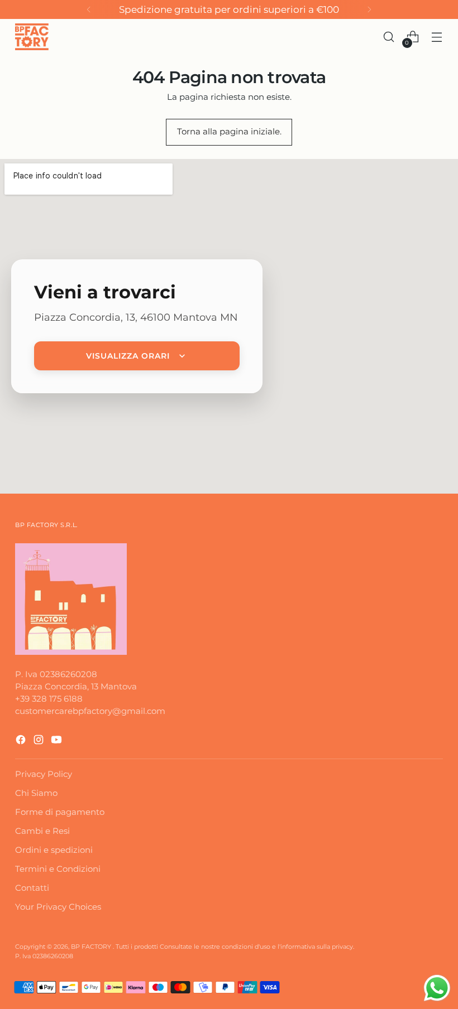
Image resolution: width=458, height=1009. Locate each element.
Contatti (32, 888)
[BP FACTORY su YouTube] (57, 741)
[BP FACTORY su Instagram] (39, 741)
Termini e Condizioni (58, 869)
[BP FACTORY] (32, 36)
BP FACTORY (92, 946)
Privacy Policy (43, 774)
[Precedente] (89, 9)
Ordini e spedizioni (54, 850)
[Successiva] (369, 9)
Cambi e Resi (42, 831)
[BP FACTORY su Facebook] (21, 741)
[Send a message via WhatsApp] (437, 988)
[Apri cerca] (389, 37)
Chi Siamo (36, 793)
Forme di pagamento (59, 812)
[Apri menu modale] (437, 37)
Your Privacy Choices (58, 907)
